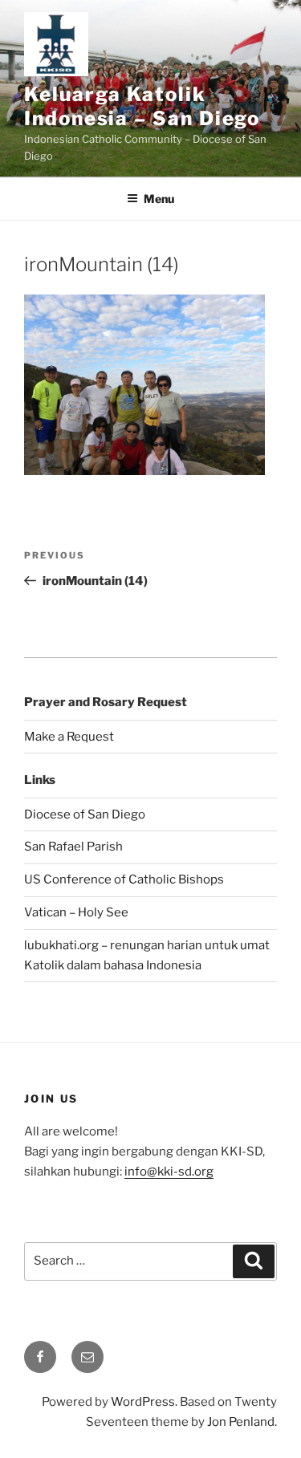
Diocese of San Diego (84, 814)
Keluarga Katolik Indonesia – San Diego (142, 106)
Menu (159, 198)
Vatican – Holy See (76, 912)
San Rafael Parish (73, 846)
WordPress (143, 1402)
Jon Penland (241, 1422)
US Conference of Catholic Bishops (124, 879)
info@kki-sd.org (169, 1171)
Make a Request (69, 736)
